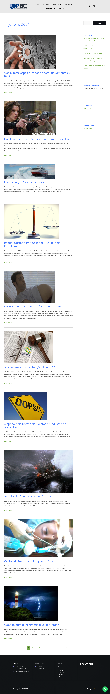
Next (68, 648)
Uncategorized (87, 128)
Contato (60, 8)
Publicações (50, 8)
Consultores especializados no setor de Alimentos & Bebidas (37, 74)
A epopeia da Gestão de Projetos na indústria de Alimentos (35, 425)
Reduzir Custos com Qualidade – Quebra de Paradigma (32, 244)
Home (38, 4)
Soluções (56, 4)
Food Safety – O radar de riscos (24, 182)
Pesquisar (86, 19)
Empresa (46, 4)
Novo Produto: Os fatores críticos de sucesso (32, 306)
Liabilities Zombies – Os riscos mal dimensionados (36, 139)
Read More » (8, 92)
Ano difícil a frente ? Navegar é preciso (28, 496)
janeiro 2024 (87, 108)
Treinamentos (68, 4)
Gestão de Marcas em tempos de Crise (29, 561)
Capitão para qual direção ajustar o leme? (31, 625)
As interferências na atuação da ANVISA (29, 367)
